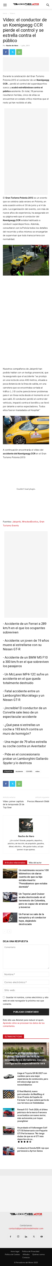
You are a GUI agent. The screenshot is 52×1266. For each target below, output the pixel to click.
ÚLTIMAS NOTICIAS (13, 1036)
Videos (12, 13)
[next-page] (9, 931)
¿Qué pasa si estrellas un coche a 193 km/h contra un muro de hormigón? (23, 729)
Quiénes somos (38, 1254)
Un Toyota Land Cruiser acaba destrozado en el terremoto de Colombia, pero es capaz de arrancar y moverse (33, 900)
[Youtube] (41, 1237)
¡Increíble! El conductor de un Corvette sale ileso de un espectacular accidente (25, 712)
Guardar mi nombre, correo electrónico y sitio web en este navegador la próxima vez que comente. (25, 1000)
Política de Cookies (12, 1254)
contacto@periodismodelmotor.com (26, 1228)
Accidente (19, 771)
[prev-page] (4, 931)
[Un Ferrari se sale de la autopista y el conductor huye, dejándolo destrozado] (10, 918)
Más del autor (35, 863)
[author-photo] (26, 832)
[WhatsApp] (19, 52)
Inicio (5, 13)
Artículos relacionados (15, 863)
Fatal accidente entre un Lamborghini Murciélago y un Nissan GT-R (23, 695)
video (37, 771)
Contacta (26, 1257)
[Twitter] (12, 52)
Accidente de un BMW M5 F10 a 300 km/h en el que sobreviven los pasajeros (26, 662)
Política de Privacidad (30, 1251)
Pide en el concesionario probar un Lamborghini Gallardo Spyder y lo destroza (25, 759)
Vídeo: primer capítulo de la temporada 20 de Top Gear (13, 804)
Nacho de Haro (12, 45)
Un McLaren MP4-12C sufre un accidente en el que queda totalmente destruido (25, 679)
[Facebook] (6, 52)
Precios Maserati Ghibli (38, 801)
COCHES (29, 771)
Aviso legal (15, 1251)
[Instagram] (18, 1236)
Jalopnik (16, 521)
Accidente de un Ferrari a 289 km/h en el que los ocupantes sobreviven (24, 628)
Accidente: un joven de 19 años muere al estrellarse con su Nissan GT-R (26, 645)
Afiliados (26, 1254)
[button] (5, 5)
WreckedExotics (30, 521)
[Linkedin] (26, 1237)
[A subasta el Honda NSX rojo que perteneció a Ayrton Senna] (8, 1151)
